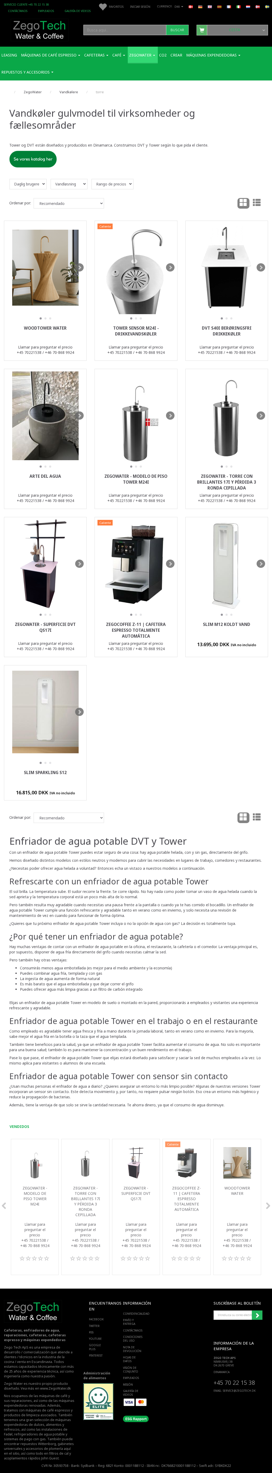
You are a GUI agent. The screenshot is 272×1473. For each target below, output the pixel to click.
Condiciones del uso (132, 1338)
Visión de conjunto (130, 1369)
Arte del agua (45, 476)
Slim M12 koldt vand (226, 624)
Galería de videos (78, 11)
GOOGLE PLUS (95, 1347)
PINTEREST (95, 1355)
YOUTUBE (95, 1339)
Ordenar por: (20, 202)
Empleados (46, 11)
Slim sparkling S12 (45, 772)
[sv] (267, 6)
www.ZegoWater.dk (55, 1388)
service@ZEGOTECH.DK (239, 1391)
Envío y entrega (129, 1322)
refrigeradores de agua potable (39, 1434)
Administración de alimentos (96, 1375)
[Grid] (243, 203)
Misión (128, 1384)
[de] (200, 6)
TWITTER (94, 1326)
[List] (257, 203)
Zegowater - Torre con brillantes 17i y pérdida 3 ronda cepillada (226, 482)
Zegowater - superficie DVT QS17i (45, 627)
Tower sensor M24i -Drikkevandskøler (136, 331)
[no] (257, 6)
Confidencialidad (135, 1314)
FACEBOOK (95, 1319)
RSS (91, 1332)
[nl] (248, 6)
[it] (238, 6)
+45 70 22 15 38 (234, 1382)
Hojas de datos (129, 1359)
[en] (210, 6)
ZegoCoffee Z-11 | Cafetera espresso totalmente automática (136, 630)
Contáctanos (17, 11)
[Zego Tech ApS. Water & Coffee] (40, 29)
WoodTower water (45, 328)
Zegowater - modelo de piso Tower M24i (135, 479)
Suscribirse (257, 1315)
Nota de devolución (132, 1349)
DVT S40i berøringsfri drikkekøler (227, 331)
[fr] (229, 6)
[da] (191, 6)
